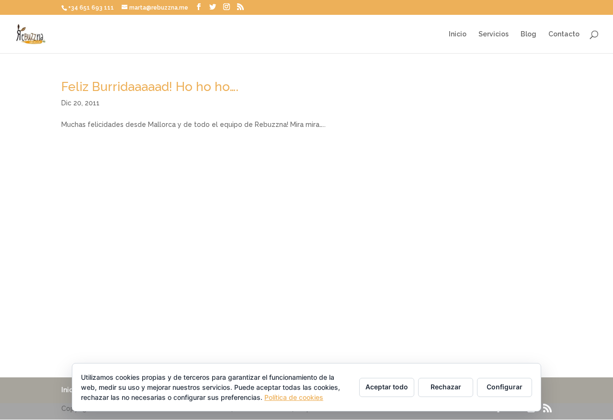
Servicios (493, 34)
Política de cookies (293, 397)
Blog (528, 34)
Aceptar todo (386, 387)
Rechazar (446, 387)
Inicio (457, 34)
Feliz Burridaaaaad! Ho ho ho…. (149, 86)
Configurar (504, 387)
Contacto (563, 34)
